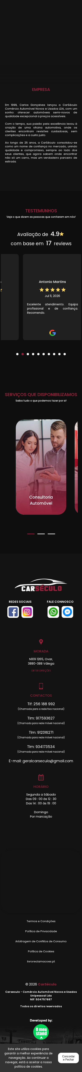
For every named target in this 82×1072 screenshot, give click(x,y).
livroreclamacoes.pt (41, 961)
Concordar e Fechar (68, 1058)
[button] (17, 351)
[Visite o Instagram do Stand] (27, 612)
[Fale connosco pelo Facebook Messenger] (67, 612)
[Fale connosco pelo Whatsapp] (53, 612)
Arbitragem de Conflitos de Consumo (41, 941)
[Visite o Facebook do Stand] (13, 612)
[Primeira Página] (41, 587)
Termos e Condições (41, 921)
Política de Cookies (41, 951)
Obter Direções (41, 670)
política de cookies (28, 1066)
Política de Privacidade (41, 931)
